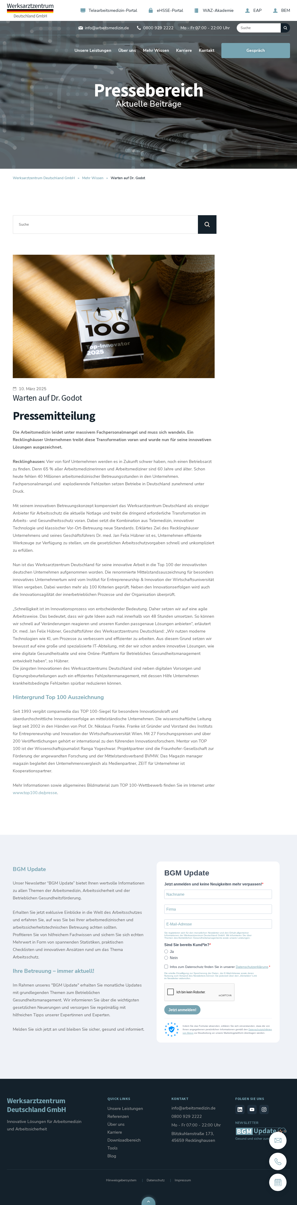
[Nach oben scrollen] (148, 1201)
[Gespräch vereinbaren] (278, 1182)
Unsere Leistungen (125, 1108)
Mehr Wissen (92, 178)
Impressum (183, 1180)
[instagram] (264, 1109)
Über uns (116, 1124)
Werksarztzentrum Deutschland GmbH (44, 178)
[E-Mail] (278, 1140)
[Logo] (30, 10)
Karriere (114, 1132)
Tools (112, 1148)
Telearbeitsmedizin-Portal (113, 10)
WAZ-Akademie (218, 10)
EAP (257, 10)
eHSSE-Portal (170, 10)
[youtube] (252, 1109)
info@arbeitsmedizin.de (107, 28)
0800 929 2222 (158, 28)
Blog (111, 1156)
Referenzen (118, 1116)
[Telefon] (278, 1161)
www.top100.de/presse (35, 793)
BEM (285, 10)
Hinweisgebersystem (121, 1180)
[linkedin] (240, 1109)
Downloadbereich (124, 1140)
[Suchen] (285, 28)
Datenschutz (156, 1180)
